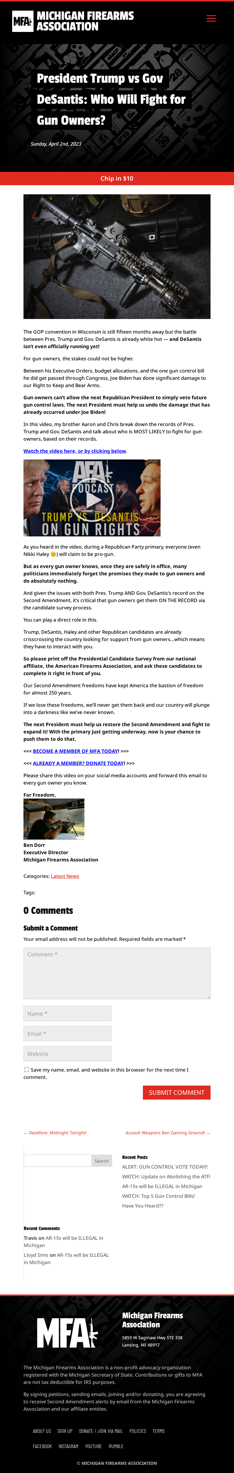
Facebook (42, 1446)
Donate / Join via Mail (101, 1431)
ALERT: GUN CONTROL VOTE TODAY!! (164, 1166)
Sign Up (65, 1431)
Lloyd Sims (36, 1255)
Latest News (65, 876)
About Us (42, 1431)
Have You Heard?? (142, 1205)
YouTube (93, 1446)
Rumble (116, 1446)
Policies (137, 1431)
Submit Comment (176, 1092)
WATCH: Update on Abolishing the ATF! (166, 1176)
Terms (159, 1431)
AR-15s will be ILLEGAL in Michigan (162, 1186)
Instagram (68, 1446)
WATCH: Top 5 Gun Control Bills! (158, 1196)
